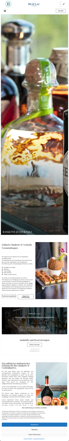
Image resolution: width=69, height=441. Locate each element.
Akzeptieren (34, 424)
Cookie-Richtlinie (28, 438)
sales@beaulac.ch (34, 351)
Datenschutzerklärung (39, 438)
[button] (66, 408)
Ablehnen (34, 429)
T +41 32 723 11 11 (34, 349)
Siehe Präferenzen (34, 434)
